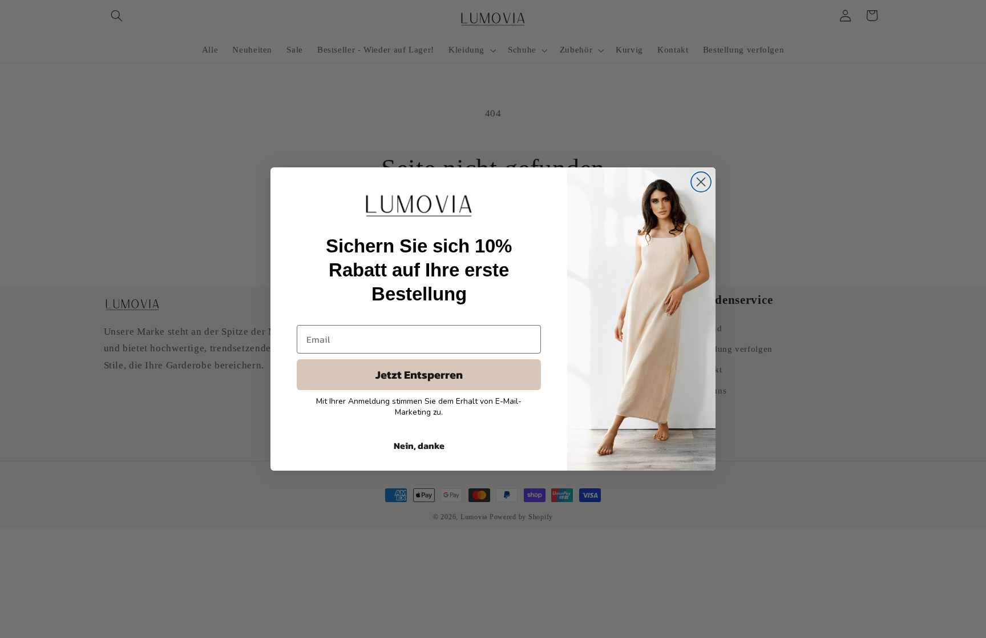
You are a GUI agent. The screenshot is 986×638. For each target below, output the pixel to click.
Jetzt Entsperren (419, 374)
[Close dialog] (701, 182)
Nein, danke (419, 445)
